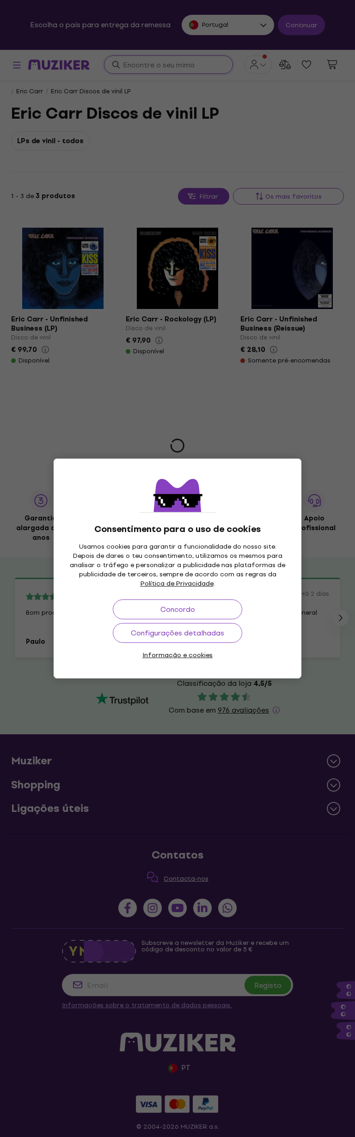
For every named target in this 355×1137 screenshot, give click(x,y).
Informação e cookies (177, 655)
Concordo (177, 609)
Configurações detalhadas (177, 633)
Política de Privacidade (177, 583)
